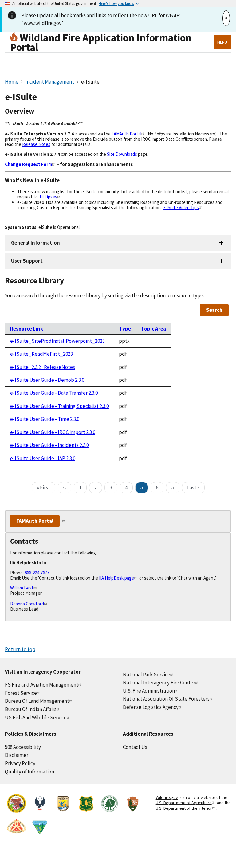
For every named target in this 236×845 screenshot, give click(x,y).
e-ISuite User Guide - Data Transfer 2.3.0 (54, 392)
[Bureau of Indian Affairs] (16, 804)
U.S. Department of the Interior (184, 808)
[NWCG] (16, 827)
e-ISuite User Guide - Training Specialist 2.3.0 (59, 406)
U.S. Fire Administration (149, 690)
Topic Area (153, 328)
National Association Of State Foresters (166, 698)
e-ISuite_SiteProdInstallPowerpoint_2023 (57, 341)
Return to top (20, 649)
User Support (27, 260)
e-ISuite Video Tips (181, 207)
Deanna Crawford (27, 604)
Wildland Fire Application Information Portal (100, 42)
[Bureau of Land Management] (39, 827)
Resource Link (26, 328)
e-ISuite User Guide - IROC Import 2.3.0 (52, 432)
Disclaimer (16, 755)
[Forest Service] (86, 804)
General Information (35, 242)
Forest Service (21, 693)
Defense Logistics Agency (151, 707)
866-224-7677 (37, 573)
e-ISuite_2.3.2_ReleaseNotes (42, 367)
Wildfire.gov (167, 797)
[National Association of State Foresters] (109, 804)
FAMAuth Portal (126, 134)
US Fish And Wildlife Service (36, 717)
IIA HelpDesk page (116, 578)
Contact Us (135, 747)
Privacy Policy (20, 763)
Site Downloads (122, 154)
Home (11, 81)
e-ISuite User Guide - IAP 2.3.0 (42, 458)
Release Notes (36, 144)
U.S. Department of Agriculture (184, 802)
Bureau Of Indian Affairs (31, 709)
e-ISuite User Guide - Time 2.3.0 (44, 419)
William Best (21, 588)
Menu (222, 42)
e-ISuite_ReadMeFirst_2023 (41, 353)
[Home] (15, 37)
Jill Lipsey (48, 197)
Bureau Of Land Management (37, 701)
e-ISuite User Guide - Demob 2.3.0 (47, 380)
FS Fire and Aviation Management (41, 684)
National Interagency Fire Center (159, 682)
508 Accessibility (23, 747)
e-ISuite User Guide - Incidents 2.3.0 (49, 445)
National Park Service (146, 674)
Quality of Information (29, 771)
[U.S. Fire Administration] (39, 804)
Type (125, 328)
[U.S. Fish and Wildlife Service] (63, 804)
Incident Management (50, 81)
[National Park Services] (133, 804)
